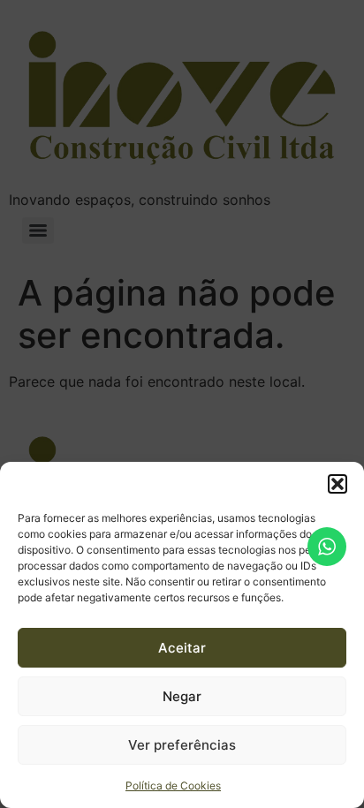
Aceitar (182, 647)
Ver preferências (182, 744)
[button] (337, 484)
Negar (182, 696)
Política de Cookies (173, 785)
